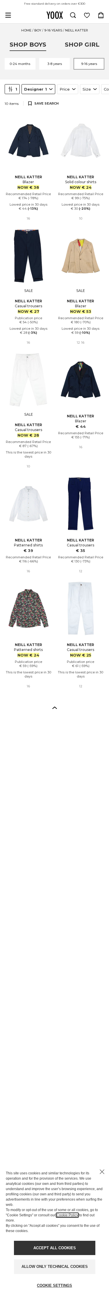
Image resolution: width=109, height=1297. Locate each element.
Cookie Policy (67, 1215)
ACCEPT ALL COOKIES (54, 1248)
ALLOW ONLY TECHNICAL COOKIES (55, 1266)
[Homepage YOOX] (55, 15)
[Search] (73, 15)
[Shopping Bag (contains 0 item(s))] (101, 15)
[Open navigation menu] (8, 15)
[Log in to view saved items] (87, 15)
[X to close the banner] (102, 1171)
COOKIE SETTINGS (54, 1285)
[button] (54, 707)
